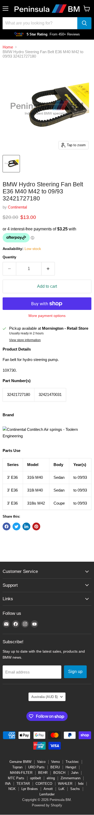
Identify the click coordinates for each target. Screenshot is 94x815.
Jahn (74, 773)
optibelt (35, 778)
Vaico (41, 762)
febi (81, 784)
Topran (17, 767)
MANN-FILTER (21, 773)
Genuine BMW (20, 762)
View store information (25, 340)
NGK (12, 789)
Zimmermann (70, 778)
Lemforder (47, 794)
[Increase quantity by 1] (48, 268)
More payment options (47, 316)
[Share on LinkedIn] (26, 526)
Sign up (75, 671)
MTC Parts (16, 778)
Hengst (71, 767)
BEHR (43, 773)
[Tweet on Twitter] (16, 526)
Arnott (48, 789)
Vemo (55, 762)
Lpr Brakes (29, 789)
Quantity (9, 257)
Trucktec (72, 762)
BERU (55, 767)
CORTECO (44, 784)
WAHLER (65, 784)
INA (8, 784)
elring (51, 778)
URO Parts (36, 767)
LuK (61, 789)
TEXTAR (23, 784)
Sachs (75, 789)
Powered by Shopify (47, 805)
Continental (17, 207)
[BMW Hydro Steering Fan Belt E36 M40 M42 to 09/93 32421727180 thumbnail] (11, 163)
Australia (44, 697)
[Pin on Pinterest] (36, 526)
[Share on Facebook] (6, 526)
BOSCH (59, 773)
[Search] (84, 23)
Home (8, 47)
